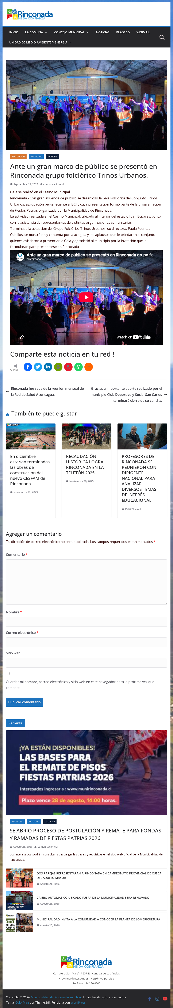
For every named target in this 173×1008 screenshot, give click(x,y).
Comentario (17, 554)
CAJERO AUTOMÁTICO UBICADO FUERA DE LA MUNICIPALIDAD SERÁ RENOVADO (93, 898)
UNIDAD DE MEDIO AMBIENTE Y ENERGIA (38, 42)
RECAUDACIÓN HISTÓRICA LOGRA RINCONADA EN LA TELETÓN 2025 (85, 464)
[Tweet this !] (38, 367)
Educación (18, 156)
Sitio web (13, 653)
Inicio (13, 32)
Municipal (36, 156)
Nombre (14, 612)
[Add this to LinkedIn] (48, 367)
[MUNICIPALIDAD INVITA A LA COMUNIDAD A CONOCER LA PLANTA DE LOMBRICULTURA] (19, 922)
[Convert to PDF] (68, 367)
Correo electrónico (22, 632)
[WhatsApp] (78, 367)
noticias (52, 156)
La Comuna (34, 32)
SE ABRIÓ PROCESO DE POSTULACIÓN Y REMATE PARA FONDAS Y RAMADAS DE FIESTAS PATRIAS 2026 (85, 834)
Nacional (33, 821)
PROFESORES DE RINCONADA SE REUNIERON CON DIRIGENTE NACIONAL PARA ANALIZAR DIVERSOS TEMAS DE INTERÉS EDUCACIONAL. (139, 478)
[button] (45, 32)
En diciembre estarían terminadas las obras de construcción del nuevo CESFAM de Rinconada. (30, 470)
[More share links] (88, 367)
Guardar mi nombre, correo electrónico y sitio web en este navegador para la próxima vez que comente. (80, 684)
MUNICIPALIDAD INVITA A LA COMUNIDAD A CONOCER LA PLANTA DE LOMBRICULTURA (98, 919)
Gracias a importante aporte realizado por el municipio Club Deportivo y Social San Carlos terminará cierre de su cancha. (126, 394)
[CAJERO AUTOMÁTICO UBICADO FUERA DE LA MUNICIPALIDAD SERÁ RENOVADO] (19, 900)
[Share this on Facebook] (28, 367)
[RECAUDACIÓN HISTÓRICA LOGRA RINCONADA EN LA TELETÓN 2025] (86, 426)
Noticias (102, 32)
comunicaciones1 (53, 184)
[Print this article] (58, 367)
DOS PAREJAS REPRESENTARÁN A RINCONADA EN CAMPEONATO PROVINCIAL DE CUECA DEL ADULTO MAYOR (99, 875)
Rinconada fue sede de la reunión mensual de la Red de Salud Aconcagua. (47, 391)
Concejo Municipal (69, 32)
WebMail (143, 32)
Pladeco (123, 32)
